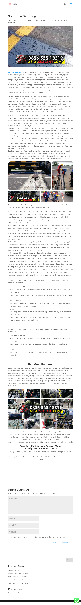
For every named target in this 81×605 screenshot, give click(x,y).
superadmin (14, 20)
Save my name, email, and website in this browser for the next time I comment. (39, 537)
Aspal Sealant (35, 20)
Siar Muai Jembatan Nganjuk (18, 573)
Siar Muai (66, 20)
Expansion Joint (56, 20)
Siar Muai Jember (14, 570)
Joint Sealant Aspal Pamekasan (19, 580)
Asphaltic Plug (46, 20)
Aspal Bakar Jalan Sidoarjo (17, 577)
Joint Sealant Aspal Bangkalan (18, 583)
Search (69, 560)
